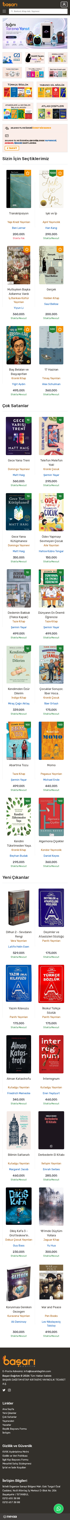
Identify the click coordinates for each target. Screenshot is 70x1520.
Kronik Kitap (19, 378)
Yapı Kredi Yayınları (18, 222)
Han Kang (51, 227)
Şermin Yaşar (51, 475)
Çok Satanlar (9, 1416)
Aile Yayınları (51, 545)
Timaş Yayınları (51, 378)
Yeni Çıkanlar (9, 1413)
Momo (51, 765)
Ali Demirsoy (18, 1321)
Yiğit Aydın (18, 384)
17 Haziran (51, 369)
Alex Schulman (51, 384)
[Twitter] (4, 1390)
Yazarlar (6, 1424)
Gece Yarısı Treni (19, 460)
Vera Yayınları (19, 940)
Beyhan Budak (19, 855)
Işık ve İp (51, 213)
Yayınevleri (8, 1421)
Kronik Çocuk (51, 469)
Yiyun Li (19, 307)
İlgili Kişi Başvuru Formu (15, 1459)
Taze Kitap (18, 621)
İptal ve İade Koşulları (14, 1467)
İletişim (6, 1432)
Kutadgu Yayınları (18, 1087)
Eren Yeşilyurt (51, 1093)
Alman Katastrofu (19, 1079)
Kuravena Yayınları (18, 1315)
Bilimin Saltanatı (19, 1155)
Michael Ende (51, 779)
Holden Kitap (51, 298)
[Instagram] (9, 1390)
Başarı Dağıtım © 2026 (16, 1375)
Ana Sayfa (8, 1409)
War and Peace (51, 1307)
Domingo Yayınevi (19, 469)
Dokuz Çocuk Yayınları (18, 1239)
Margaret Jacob (18, 1169)
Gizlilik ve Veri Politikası (15, 1455)
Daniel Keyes (51, 855)
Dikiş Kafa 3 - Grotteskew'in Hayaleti (18, 1235)
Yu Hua (51, 1245)
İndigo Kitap (19, 697)
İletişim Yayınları (51, 1163)
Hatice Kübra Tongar (51, 551)
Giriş (64, 4)
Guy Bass (18, 1245)
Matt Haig (19, 475)
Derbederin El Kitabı (51, 1155)
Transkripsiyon (18, 213)
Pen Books (51, 1315)
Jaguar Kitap (51, 1239)
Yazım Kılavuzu (19, 1008)
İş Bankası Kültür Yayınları (19, 300)
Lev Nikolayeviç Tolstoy (51, 1323)
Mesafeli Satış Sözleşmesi (16, 1463)
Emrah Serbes (51, 1169)
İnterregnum (51, 1079)
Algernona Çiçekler (51, 841)
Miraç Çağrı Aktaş (18, 703)
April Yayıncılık (51, 222)
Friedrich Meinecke (18, 1093)
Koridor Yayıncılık (51, 850)
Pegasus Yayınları (51, 773)
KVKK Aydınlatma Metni (15, 1451)
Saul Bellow (51, 304)
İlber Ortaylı (51, 703)
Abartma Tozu (18, 765)
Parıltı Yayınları (51, 940)
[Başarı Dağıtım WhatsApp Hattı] (58, 1508)
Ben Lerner (19, 227)
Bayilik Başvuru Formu (14, 1428)
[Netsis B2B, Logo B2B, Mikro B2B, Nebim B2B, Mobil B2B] (35, 1517)
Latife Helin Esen (18, 946)
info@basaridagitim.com (37, 1371)
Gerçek (51, 289)
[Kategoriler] (5, 11)
